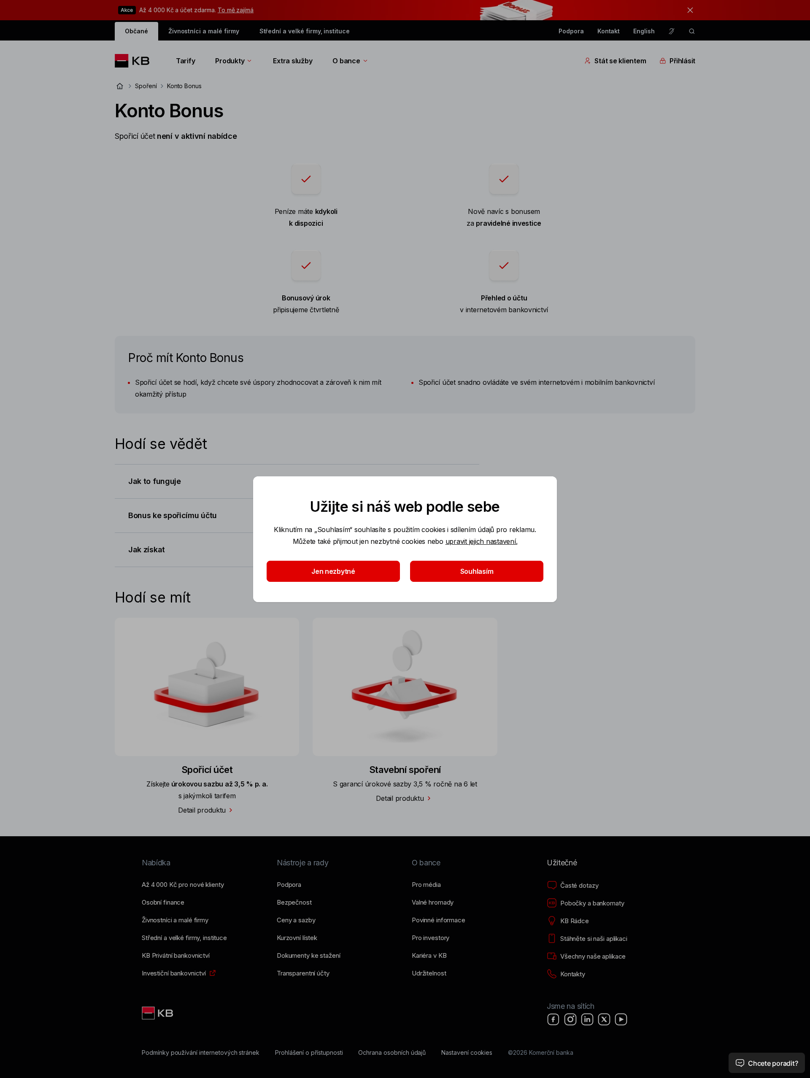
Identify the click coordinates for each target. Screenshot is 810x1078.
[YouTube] (621, 1019)
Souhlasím (477, 571)
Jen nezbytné (333, 571)
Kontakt (608, 31)
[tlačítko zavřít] (688, 10)
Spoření (146, 85)
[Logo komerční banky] (135, 61)
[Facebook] (553, 1019)
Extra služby (292, 61)
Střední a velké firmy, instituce (304, 31)
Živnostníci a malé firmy (203, 31)
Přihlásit (682, 61)
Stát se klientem (620, 61)
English (644, 31)
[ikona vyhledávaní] (691, 31)
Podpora (571, 31)
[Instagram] (570, 1019)
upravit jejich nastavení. (482, 541)
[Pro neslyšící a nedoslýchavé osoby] (671, 31)
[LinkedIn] (587, 1019)
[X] (604, 1019)
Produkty (229, 61)
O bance (346, 61)
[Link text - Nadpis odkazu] (158, 1013)
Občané (136, 31)
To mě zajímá (236, 10)
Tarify (185, 61)
